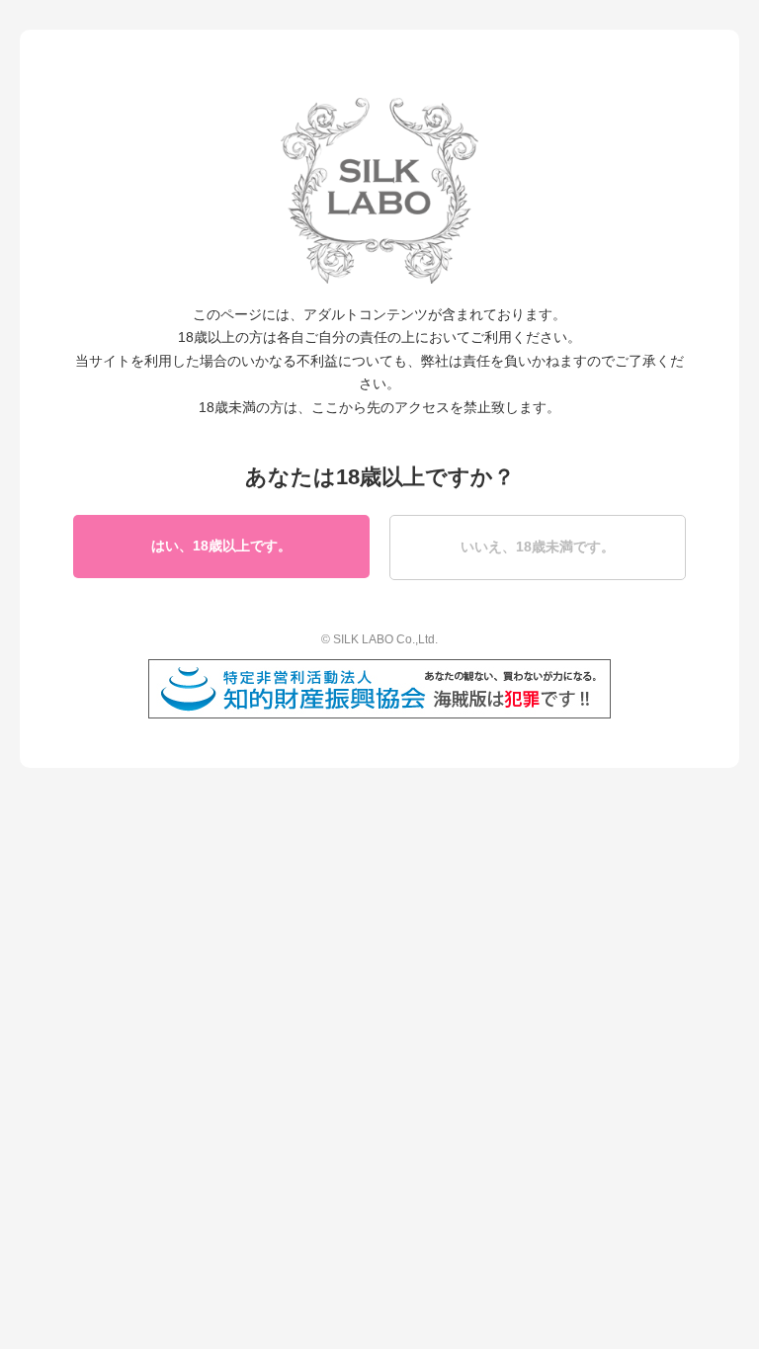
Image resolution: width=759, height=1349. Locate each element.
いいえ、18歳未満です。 (538, 546)
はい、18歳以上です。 (221, 545)
